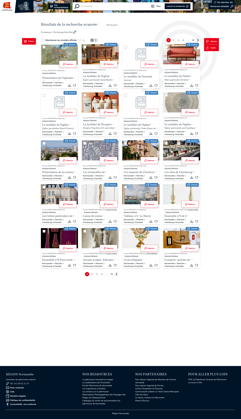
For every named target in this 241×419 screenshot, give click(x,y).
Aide (12, 391)
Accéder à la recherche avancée (221, 6)
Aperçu (69, 64)
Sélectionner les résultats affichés (61, 40)
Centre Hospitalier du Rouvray (149, 388)
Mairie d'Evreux (142, 400)
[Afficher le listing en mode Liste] (96, 40)
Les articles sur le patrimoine (95, 391)
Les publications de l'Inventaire (96, 382)
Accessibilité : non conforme (23, 404)
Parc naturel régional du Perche (149, 385)
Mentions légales (18, 396)
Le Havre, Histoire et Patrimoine (149, 397)
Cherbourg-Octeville (51, 85)
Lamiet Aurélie (111, 210)
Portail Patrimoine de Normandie (97, 385)
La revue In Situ (195, 382)
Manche (59, 82)
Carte (213, 47)
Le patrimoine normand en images (97, 379)
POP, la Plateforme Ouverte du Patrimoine (207, 379)
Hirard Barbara (152, 254)
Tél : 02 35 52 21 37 (19, 383)
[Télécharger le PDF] (69, 85)
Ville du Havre (141, 394)
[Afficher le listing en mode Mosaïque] (92, 40)
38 (193, 40)
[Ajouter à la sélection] (74, 85)
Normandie (47, 82)
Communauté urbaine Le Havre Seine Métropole (157, 391)
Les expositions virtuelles (94, 388)
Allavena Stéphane (49, 73)
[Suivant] (198, 40)
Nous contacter (17, 387)
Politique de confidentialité (22, 400)
